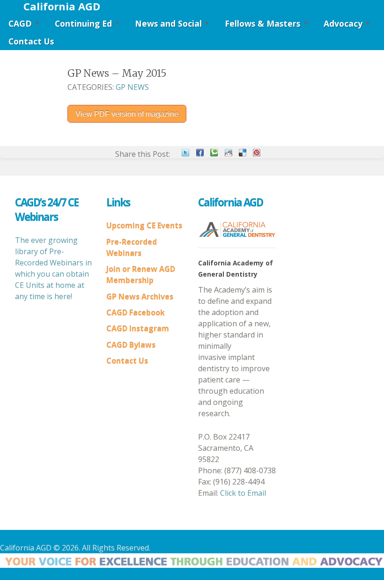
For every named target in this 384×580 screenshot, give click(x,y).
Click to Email (243, 493)
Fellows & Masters (262, 23)
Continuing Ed (83, 23)
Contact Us (31, 41)
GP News (132, 87)
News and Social (168, 23)
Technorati (214, 152)
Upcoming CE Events (144, 225)
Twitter (185, 152)
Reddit (228, 152)
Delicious (242, 152)
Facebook (200, 152)
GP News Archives (139, 297)
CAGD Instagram (137, 328)
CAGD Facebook (135, 313)
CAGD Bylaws (130, 345)
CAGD (20, 23)
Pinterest (256, 152)
